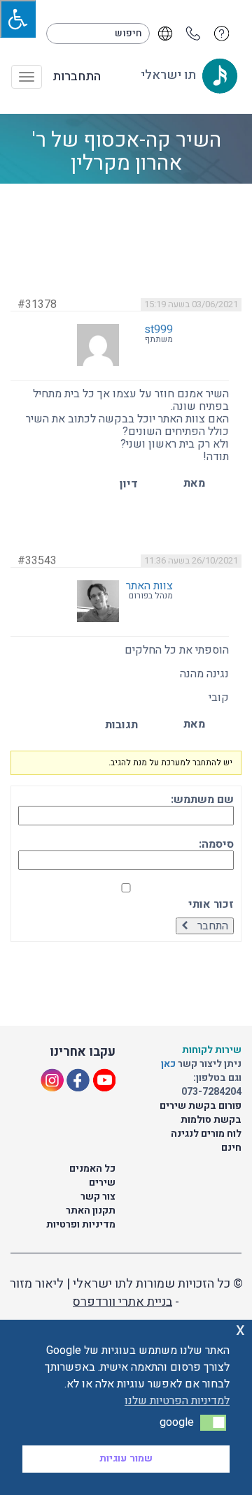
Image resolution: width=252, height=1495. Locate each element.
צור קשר (97, 1196)
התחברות (76, 77)
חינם (231, 1147)
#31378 (37, 304)
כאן (169, 1063)
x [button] (240, 1329)
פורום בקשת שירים (200, 1105)
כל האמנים (92, 1168)
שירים (102, 1182)
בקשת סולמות (211, 1119)
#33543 (37, 560)
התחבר (212, 926)
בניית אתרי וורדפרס (122, 1302)
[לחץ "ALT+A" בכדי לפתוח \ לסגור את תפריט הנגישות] (18, 19)
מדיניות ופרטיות (80, 1224)
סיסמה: (216, 844)
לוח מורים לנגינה (206, 1133)
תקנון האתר (90, 1210)
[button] (213, 1422)
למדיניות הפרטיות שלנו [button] (177, 1400)
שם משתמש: (202, 799)
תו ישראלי (170, 75)
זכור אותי (211, 904)
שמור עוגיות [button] (126, 1458)
